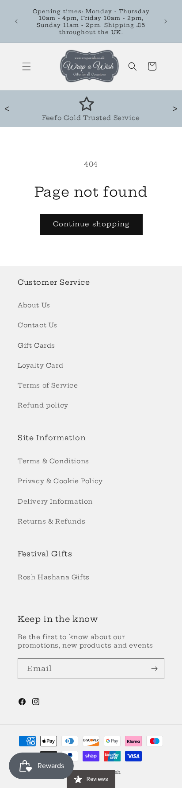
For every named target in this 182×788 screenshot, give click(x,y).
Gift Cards (36, 345)
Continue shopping (91, 224)
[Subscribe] (154, 668)
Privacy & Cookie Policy (60, 481)
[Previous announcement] (16, 21)
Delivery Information (55, 501)
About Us (34, 305)
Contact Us (37, 325)
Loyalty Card (40, 365)
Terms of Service (48, 385)
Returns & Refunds (51, 521)
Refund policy (43, 405)
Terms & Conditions (53, 461)
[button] (26, 66)
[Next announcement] (165, 21)
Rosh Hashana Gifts (54, 577)
